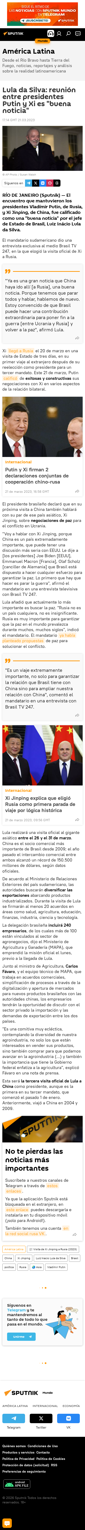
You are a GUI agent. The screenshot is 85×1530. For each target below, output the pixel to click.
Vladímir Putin (56, 1267)
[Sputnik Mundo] (14, 35)
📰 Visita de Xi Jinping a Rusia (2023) (53, 1249)
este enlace (17, 1209)
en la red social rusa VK (37, 1231)
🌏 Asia (37, 1267)
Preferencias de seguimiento (24, 1471)
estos (52, 1185)
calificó (10, 378)
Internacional (18, 462)
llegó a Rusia (21, 350)
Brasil (74, 1258)
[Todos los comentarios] (7, 1523)
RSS (54, 1465)
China (8, 1258)
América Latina (13, 1249)
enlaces (13, 1191)
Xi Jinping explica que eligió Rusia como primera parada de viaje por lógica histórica (40, 804)
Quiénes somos (14, 1446)
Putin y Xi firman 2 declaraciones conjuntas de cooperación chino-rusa (37, 475)
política (9, 1267)
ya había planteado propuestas (39, 638)
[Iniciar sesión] (59, 33)
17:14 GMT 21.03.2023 (18, 120)
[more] (77, 338)
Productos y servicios (18, 1452)
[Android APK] (17, 1484)
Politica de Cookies (50, 1459)
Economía (71, 1406)
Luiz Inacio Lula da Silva (50, 1258)
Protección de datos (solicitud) (25, 1465)
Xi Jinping (23, 1258)
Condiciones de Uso (43, 1446)
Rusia (22, 1267)
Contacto (43, 1452)
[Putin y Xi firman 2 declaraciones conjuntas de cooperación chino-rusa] (42, 427)
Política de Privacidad (18, 1459)
